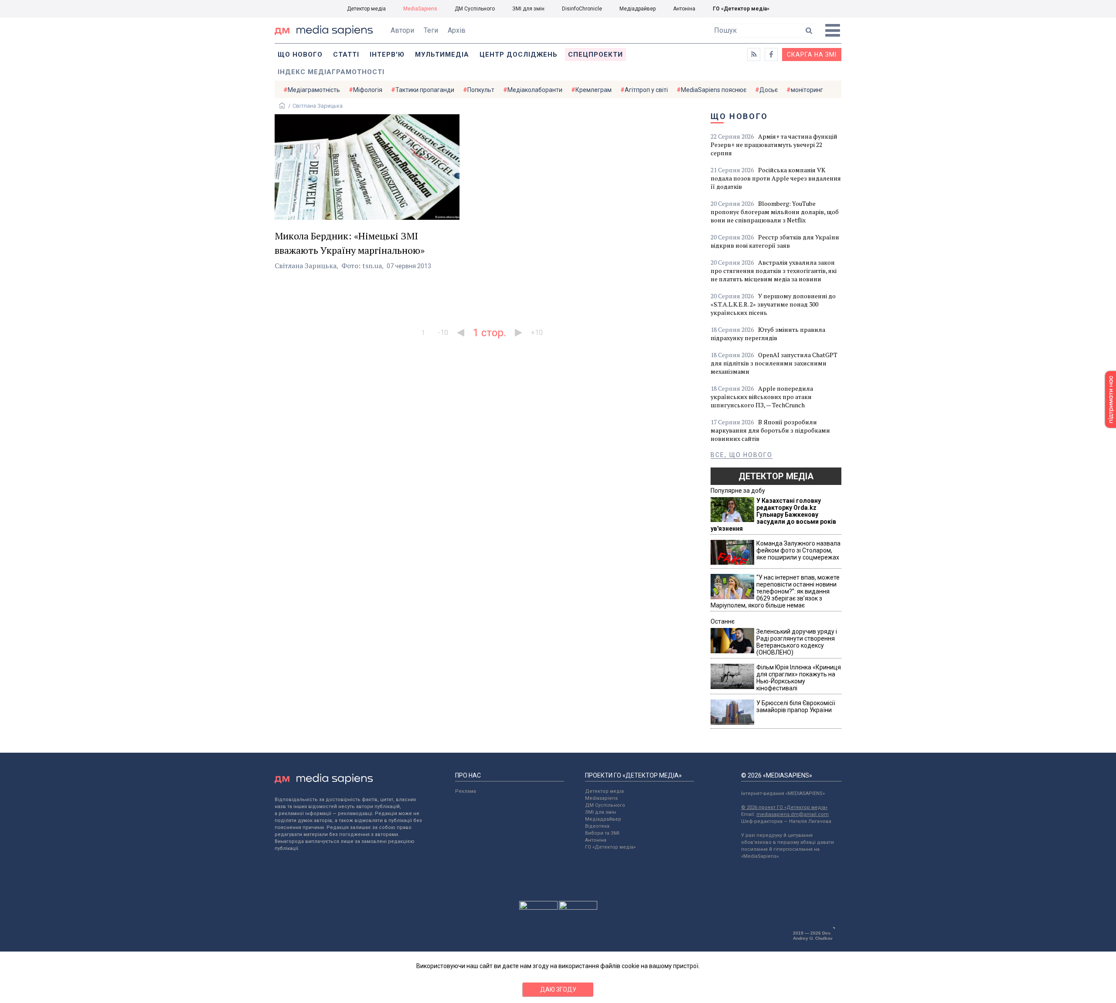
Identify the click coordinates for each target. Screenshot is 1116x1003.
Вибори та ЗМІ (602, 833)
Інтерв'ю (387, 54)
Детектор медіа (366, 9)
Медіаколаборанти (534, 89)
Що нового (300, 54)
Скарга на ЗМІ (812, 54)
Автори (402, 30)
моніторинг (807, 89)
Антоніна (684, 9)
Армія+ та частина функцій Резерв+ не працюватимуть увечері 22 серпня (774, 144)
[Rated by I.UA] (538, 907)
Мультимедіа (442, 54)
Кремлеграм (593, 89)
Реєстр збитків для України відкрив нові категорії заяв (775, 241)
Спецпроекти (595, 54)
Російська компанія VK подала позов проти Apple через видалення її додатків (776, 178)
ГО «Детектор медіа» (741, 9)
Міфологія (367, 89)
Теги (431, 30)
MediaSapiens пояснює (713, 89)
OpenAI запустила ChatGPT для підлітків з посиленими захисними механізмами (774, 363)
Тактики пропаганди (424, 89)
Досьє (768, 89)
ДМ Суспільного (475, 9)
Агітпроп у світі (646, 89)
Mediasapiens (601, 798)
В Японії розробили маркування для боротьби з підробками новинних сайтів (770, 430)
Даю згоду (558, 989)
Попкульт (480, 89)
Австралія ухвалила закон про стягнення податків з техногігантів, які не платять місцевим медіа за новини (774, 270)
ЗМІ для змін (528, 9)
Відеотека (597, 826)
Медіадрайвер (637, 9)
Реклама (465, 791)
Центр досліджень (519, 54)
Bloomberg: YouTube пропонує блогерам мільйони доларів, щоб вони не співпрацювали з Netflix (775, 211)
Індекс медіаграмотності (331, 72)
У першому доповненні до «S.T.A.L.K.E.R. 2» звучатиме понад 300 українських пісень (773, 304)
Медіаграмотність (314, 89)
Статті (346, 54)
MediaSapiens (420, 9)
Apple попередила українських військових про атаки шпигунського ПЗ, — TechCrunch (762, 396)
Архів (457, 30)
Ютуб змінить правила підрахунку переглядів (768, 333)
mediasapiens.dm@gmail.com (792, 814)
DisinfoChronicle (582, 9)
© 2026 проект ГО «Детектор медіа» (784, 807)
